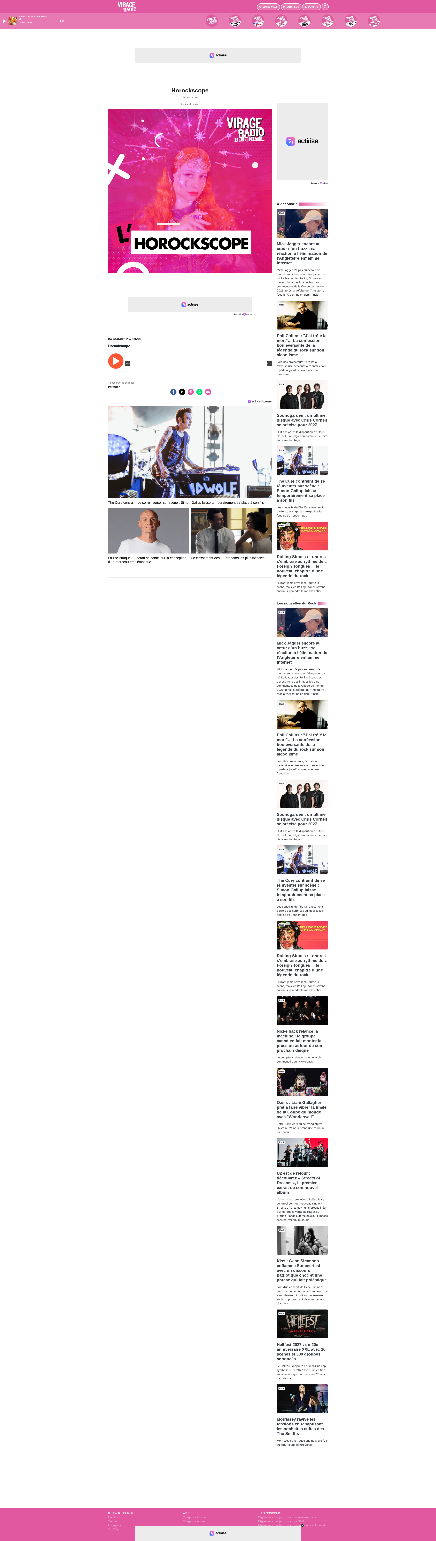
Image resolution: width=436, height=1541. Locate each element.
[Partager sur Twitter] (181, 393)
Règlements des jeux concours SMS (281, 1521)
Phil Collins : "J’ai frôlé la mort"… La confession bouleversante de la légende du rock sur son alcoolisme (301, 345)
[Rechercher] (325, 6)
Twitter (112, 1521)
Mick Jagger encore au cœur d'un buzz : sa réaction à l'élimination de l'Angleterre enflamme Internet (302, 253)
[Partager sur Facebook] (172, 393)
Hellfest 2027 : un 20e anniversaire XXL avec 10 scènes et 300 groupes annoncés (301, 1351)
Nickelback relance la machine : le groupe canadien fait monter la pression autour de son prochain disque (299, 1041)
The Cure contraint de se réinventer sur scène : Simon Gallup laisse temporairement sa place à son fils (301, 491)
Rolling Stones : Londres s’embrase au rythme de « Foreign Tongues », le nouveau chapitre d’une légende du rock (302, 566)
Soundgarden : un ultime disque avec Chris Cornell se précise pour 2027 (302, 420)
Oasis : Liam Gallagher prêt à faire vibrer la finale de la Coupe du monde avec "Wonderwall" (301, 1109)
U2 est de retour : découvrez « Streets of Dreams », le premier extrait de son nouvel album (298, 1183)
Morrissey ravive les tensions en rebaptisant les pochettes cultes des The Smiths (300, 1426)
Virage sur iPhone (194, 1517)
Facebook (114, 1517)
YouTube (113, 1529)
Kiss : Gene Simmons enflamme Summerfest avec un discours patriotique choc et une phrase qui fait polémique (302, 1270)
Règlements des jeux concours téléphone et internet (291, 1525)
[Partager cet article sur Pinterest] (190, 393)
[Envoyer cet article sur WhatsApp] (199, 393)
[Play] (5, 21)
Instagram (114, 1525)
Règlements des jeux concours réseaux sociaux (288, 1517)
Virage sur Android (195, 1521)
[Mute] (62, 21)
